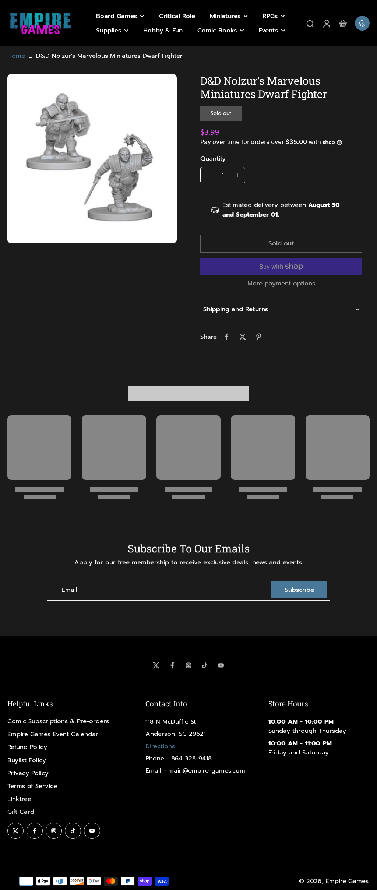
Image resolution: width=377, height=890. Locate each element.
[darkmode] (362, 23)
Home (16, 55)
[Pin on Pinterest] (259, 336)
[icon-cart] (342, 23)
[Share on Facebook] (226, 336)
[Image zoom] (92, 158)
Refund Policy (27, 747)
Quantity (213, 158)
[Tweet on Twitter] (243, 336)
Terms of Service (32, 786)
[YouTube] (221, 665)
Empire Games (347, 881)
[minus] (208, 175)
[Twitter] (156, 665)
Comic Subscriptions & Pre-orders (58, 721)
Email (69, 589)
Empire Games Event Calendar (52, 734)
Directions (160, 746)
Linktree (19, 799)
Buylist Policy (26, 760)
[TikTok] (205, 665)
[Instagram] (188, 665)
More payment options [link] (281, 284)
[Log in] (326, 23)
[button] (281, 244)
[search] (310, 23)
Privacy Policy (28, 773)
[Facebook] (172, 665)
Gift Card (20, 812)
